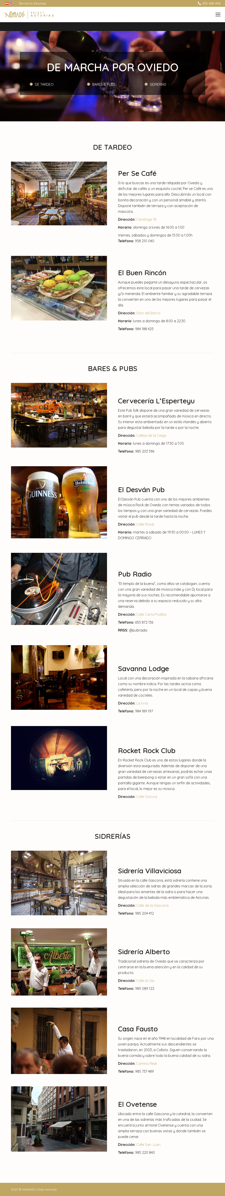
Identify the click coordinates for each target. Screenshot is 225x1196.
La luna (142, 703)
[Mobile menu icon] (218, 14)
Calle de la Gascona (152, 905)
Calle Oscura (146, 796)
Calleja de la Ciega (151, 435)
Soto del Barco (148, 313)
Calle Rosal (145, 524)
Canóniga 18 (146, 219)
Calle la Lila (145, 980)
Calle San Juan (148, 1144)
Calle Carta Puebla (151, 614)
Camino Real (146, 1063)
